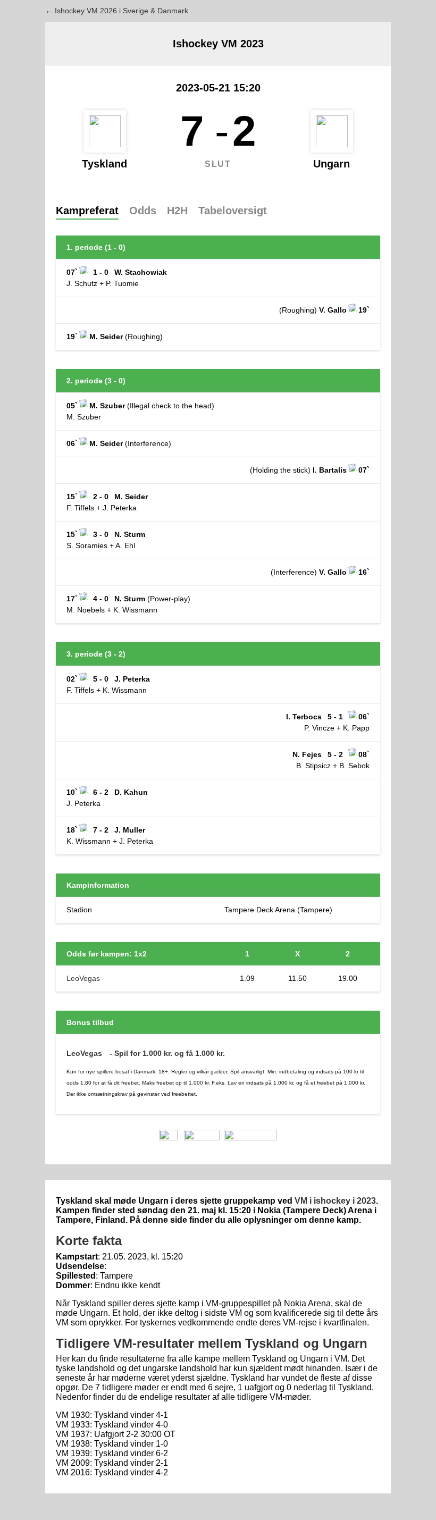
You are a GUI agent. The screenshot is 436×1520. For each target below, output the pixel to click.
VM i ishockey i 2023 (335, 1200)
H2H (177, 210)
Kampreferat (87, 210)
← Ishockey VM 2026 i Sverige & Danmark (116, 10)
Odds (142, 210)
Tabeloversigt (232, 210)
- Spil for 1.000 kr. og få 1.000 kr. (167, 1053)
